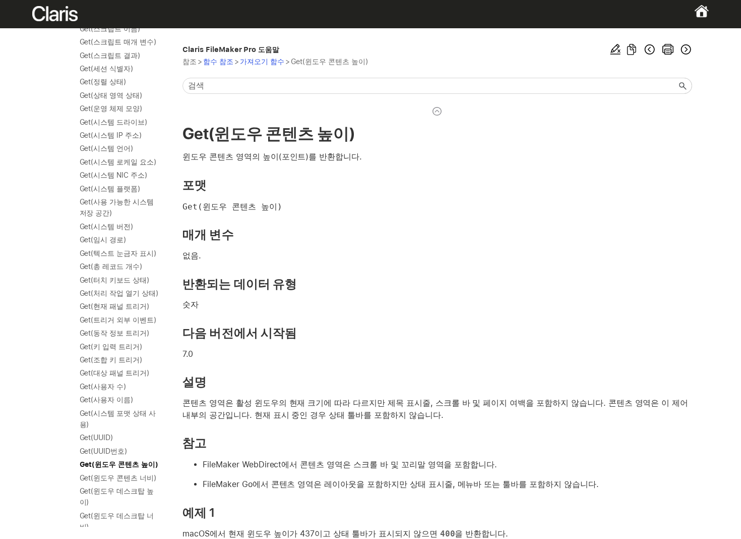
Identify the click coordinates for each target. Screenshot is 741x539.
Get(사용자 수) (103, 387)
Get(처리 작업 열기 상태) (119, 293)
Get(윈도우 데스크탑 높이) (117, 496)
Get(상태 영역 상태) (111, 95)
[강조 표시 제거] (615, 49)
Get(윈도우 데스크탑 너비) (117, 521)
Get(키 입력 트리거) (111, 347)
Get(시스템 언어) (107, 148)
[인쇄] (668, 49)
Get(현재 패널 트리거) (114, 306)
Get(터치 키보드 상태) (114, 280)
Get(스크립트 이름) (110, 29)
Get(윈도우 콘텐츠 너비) (118, 478)
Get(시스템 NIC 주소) (113, 175)
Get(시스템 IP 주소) (111, 135)
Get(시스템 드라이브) (114, 122)
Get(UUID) (96, 438)
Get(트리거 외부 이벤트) (118, 320)
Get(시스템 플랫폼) (110, 189)
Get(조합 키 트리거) (111, 360)
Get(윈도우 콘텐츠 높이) (119, 464)
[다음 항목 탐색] (685, 49)
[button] (683, 86)
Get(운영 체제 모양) (111, 108)
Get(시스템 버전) (107, 227)
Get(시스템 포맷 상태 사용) (118, 418)
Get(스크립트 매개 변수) (118, 42)
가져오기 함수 (262, 61)
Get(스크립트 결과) (110, 55)
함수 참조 (218, 61)
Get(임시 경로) (103, 240)
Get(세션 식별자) (107, 69)
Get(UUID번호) (104, 451)
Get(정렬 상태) (103, 82)
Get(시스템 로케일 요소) (118, 162)
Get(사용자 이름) (107, 400)
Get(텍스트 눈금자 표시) (118, 253)
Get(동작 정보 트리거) (114, 333)
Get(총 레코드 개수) (111, 266)
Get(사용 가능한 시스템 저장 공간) (117, 207)
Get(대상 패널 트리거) (114, 373)
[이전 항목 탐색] (650, 49)
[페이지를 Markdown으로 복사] (632, 49)
